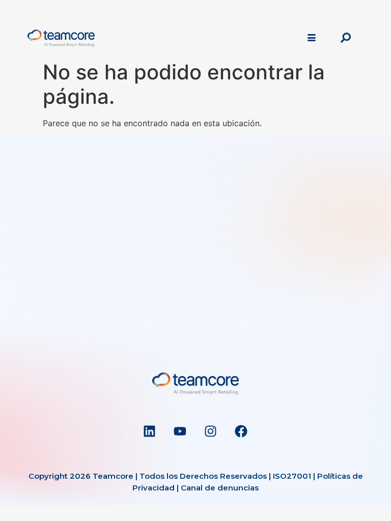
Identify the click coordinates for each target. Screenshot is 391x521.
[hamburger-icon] (311, 38)
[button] (346, 38)
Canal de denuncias (220, 488)
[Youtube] (180, 431)
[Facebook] (241, 431)
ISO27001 (292, 476)
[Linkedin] (149, 431)
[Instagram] (211, 431)
